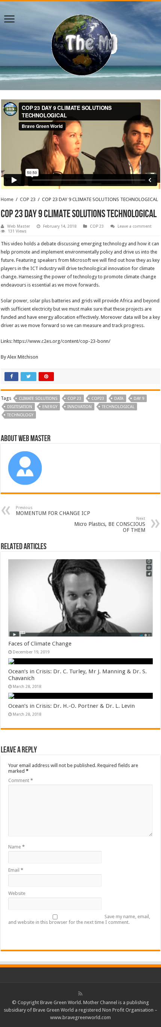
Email (15, 870)
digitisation (19, 406)
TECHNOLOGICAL (118, 406)
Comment (20, 780)
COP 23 (28, 199)
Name (16, 847)
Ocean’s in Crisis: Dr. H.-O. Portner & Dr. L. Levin (71, 706)
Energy (49, 406)
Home (7, 199)
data (119, 398)
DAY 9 (139, 398)
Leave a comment (135, 226)
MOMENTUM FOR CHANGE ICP (53, 510)
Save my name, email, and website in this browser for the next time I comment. (79, 919)
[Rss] (80, 993)
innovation (79, 406)
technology (20, 415)
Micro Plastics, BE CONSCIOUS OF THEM (109, 524)
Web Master (18, 226)
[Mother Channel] (81, 44)
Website (16, 893)
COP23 (97, 398)
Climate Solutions (38, 398)
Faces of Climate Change (40, 643)
